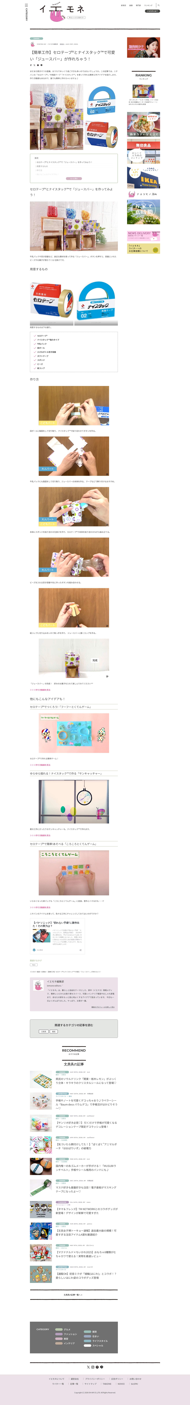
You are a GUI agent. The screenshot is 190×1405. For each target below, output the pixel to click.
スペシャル (97, 1345)
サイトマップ (90, 1383)
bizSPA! (134, 1383)
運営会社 (75, 1378)
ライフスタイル (100, 1341)
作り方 (38, 170)
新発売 (123, 5)
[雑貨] (74, 38)
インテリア (69, 1343)
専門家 (138, 5)
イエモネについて (56, 1378)
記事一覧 (74, 1383)
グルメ (67, 1329)
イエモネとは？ (152, 11)
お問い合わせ (135, 1378)
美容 (66, 1339)
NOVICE (121, 1383)
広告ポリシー (117, 1378)
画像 (131, 5)
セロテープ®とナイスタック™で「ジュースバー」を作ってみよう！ (63, 162)
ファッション (70, 1334)
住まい (95, 1336)
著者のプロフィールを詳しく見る (103, 1007)
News (33, 965)
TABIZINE (107, 1383)
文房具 (43, 1031)
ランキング (148, 5)
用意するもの (41, 166)
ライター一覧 (58, 1383)
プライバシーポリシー (95, 1378)
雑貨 (53, 1031)
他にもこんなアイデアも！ (47, 174)
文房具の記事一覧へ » (73, 1295)
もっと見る (74, 178)
